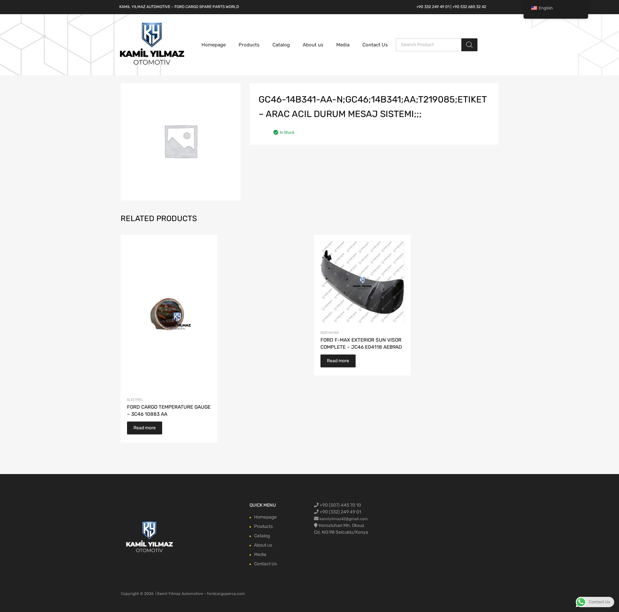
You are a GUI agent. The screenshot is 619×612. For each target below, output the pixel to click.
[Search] (469, 44)
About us (313, 45)
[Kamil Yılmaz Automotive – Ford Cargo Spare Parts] (152, 64)
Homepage (213, 45)
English (546, 7)
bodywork (329, 333)
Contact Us (375, 45)
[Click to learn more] (150, 537)
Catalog (281, 45)
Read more (144, 428)
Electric (134, 400)
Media (342, 45)
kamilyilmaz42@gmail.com (343, 519)
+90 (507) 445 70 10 (340, 505)
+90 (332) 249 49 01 (340, 512)
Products (249, 45)
